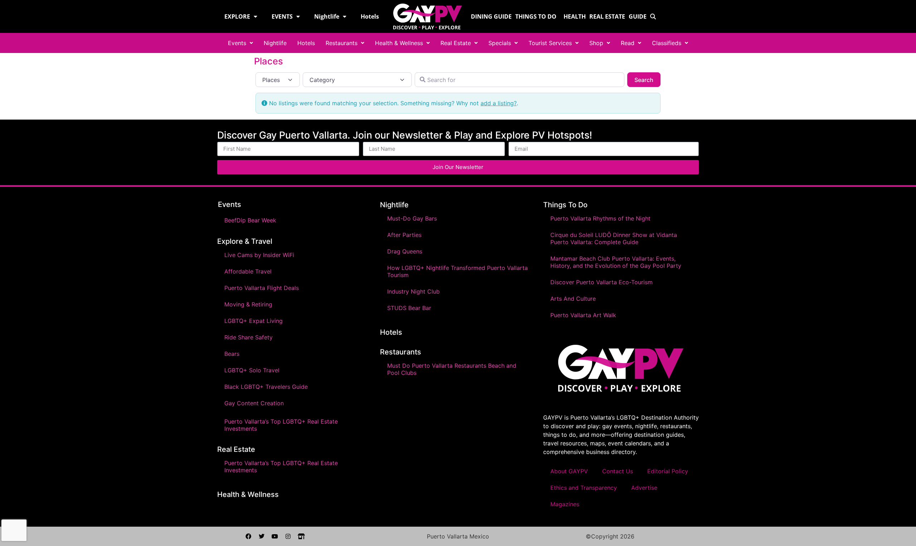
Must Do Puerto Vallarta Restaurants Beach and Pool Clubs (451, 369)
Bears (231, 353)
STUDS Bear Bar (409, 307)
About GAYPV (569, 471)
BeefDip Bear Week (250, 220)
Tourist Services (550, 43)
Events (237, 43)
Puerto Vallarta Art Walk (583, 315)
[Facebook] (248, 536)
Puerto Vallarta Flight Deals (261, 287)
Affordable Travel (248, 271)
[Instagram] (288, 536)
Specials (499, 43)
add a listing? (499, 103)
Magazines (564, 504)
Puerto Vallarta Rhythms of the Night (600, 218)
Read (627, 43)
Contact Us (617, 471)
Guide (638, 16)
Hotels (370, 16)
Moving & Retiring (248, 304)
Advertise (644, 487)
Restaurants (341, 43)
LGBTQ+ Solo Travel (251, 370)
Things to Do (535, 16)
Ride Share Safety (248, 337)
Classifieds (666, 43)
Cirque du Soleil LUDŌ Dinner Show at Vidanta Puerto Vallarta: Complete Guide (613, 238)
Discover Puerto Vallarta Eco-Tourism (601, 282)
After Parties (404, 234)
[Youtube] (275, 536)
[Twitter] (261, 536)
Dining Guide (491, 16)
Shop (596, 43)
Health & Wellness (399, 43)
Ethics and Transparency (583, 487)
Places (268, 61)
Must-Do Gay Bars (412, 218)
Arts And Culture (573, 298)
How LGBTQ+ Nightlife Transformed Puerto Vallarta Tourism (457, 271)
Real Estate (607, 16)
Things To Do (565, 204)
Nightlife (326, 16)
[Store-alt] (301, 536)
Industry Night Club (413, 291)
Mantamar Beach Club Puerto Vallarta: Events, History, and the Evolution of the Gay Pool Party (615, 262)
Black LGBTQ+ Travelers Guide (266, 386)
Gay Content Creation (254, 403)
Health (575, 16)
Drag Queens (404, 251)
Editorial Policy (667, 471)
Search (647, 79)
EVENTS (282, 16)
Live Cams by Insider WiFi (259, 254)
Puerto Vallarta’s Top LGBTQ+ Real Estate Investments (281, 425)
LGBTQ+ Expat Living (253, 320)
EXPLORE (237, 16)
